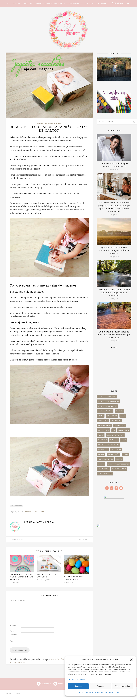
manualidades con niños (108, 445)
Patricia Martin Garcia (34, 512)
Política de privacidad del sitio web (107, 692)
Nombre (13, 625)
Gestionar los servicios (77, 679)
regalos (101, 464)
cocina (100, 416)
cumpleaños (103, 420)
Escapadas (74, 3)
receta (119, 459)
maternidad (103, 449)
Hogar (16, 3)
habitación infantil (115, 435)
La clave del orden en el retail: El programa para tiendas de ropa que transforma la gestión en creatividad (114, 207)
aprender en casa (105, 411)
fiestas (100, 435)
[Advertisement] (114, 368)
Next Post (83, 539)
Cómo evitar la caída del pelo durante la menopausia (114, 165)
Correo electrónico (14, 633)
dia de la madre (104, 425)
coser (123, 416)
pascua (125, 454)
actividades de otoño (107, 396)
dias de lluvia (103, 430)
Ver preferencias (122, 686)
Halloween (102, 440)
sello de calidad (119, 469)
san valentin (103, 469)
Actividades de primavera (108, 401)
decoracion (116, 420)
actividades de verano (107, 406)
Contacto (103, 3)
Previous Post (17, 539)
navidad (101, 454)
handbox (114, 440)
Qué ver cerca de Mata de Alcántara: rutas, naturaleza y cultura (114, 250)
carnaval (119, 411)
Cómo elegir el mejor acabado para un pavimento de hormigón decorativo (114, 334)
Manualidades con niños (50, 3)
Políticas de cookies (86, 692)
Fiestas (28, 3)
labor (123, 440)
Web (11, 641)
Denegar (100, 686)
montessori (16, 506)
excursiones (123, 430)
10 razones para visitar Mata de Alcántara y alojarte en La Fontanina (114, 292)
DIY (7, 3)
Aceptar (78, 686)
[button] (131, 659)
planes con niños (105, 459)
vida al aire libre (105, 474)
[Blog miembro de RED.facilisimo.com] (98, 526)
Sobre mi (89, 3)
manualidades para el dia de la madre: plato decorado (21, 576)
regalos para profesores (118, 464)
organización (113, 454)
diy (114, 430)
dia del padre (119, 425)
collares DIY (112, 416)
